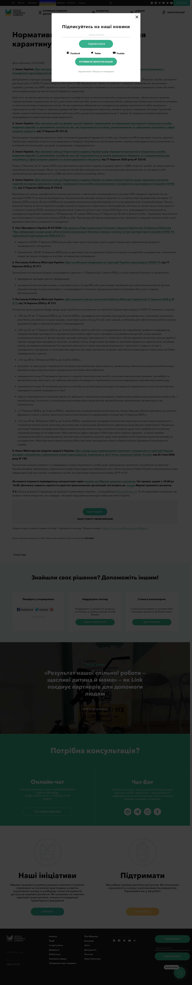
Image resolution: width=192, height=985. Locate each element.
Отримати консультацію (96, 61)
